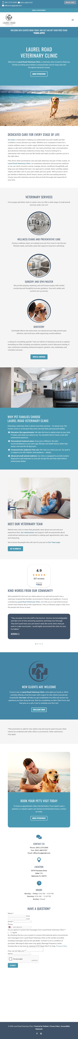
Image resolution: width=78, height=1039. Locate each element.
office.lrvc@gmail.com (41, 853)
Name (11, 913)
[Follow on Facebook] (37, 1033)
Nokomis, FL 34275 (39, 876)
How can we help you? (17, 951)
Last (28, 919)
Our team (11, 140)
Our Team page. (54, 542)
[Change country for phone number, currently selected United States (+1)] (10, 927)
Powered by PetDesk (41, 1026)
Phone (10, 924)
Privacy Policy (61, 946)
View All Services (39, 357)
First (28, 916)
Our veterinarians (27, 532)
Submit (13, 965)
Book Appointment (39, 10)
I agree (14, 932)
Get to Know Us (15, 548)
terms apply (39, 32)
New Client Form (39, 709)
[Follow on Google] (41, 1033)
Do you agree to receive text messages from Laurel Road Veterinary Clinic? (37, 930)
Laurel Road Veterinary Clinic (29, 62)
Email (10, 922)
